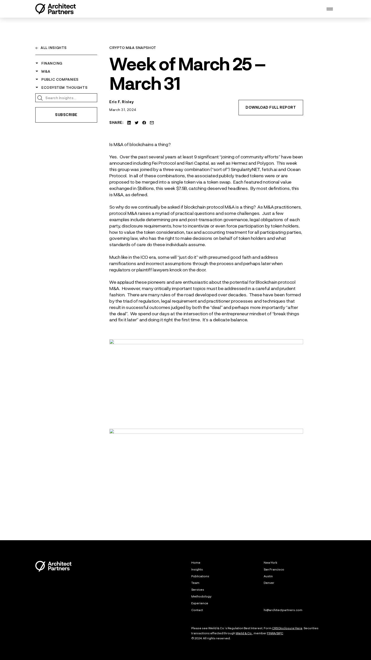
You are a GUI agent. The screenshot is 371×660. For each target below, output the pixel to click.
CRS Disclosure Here (287, 628)
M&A (48, 71)
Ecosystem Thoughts (66, 87)
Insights (197, 569)
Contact (197, 610)
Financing (54, 63)
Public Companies (62, 79)
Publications (200, 576)
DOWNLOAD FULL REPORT (271, 107)
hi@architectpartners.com (283, 610)
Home (195, 562)
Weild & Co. (244, 633)
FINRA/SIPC (275, 633)
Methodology (201, 596)
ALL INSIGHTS (51, 47)
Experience (199, 603)
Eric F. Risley (121, 101)
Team (195, 583)
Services (197, 589)
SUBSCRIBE (66, 114)
